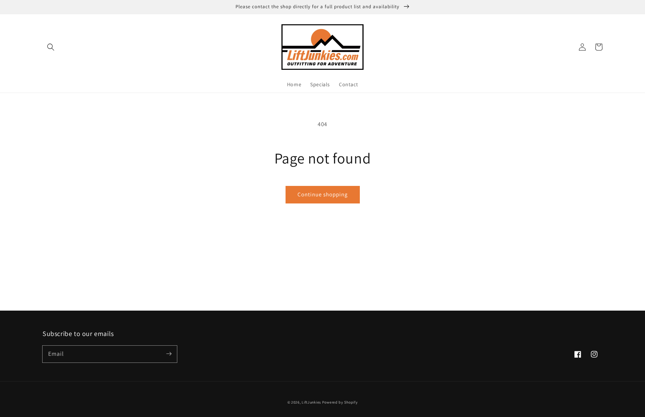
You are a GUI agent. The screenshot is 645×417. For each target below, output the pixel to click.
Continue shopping (322, 194)
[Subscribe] (169, 354)
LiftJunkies (311, 402)
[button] (51, 47)
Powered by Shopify (340, 402)
